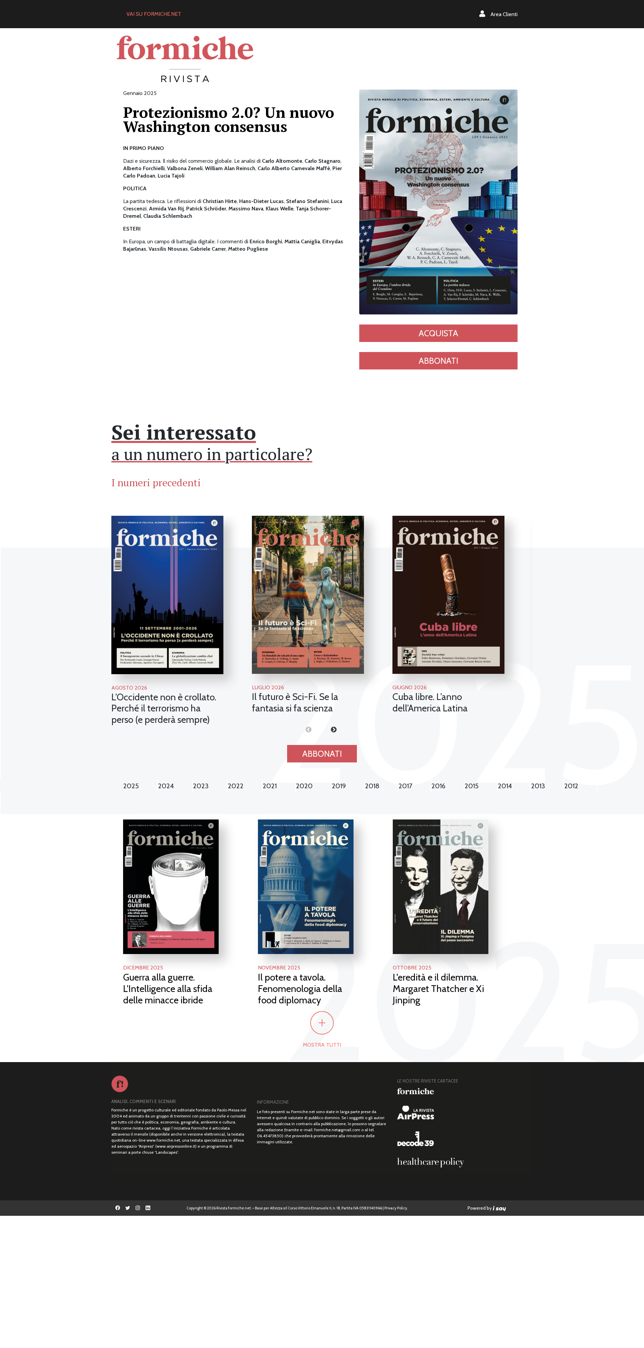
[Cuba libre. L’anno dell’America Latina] (448, 595)
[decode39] (462, 1138)
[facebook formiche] (118, 1208)
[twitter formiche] (128, 1208)
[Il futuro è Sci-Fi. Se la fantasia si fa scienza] (308, 595)
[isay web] (499, 1208)
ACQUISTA (438, 333)
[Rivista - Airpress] (462, 1112)
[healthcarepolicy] (462, 1162)
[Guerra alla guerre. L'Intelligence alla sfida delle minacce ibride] (171, 886)
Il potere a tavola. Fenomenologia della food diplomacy (300, 988)
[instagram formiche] (138, 1208)
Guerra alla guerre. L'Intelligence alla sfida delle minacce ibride (167, 988)
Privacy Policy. (396, 1208)
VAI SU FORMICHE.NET (153, 14)
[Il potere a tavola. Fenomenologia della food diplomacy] (306, 886)
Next (322, 730)
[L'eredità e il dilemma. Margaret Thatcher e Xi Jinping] (440, 886)
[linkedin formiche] (148, 1208)
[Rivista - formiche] (462, 1091)
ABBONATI (438, 361)
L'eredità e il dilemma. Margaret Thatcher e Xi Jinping (438, 988)
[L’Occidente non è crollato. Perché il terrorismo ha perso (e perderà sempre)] (167, 595)
